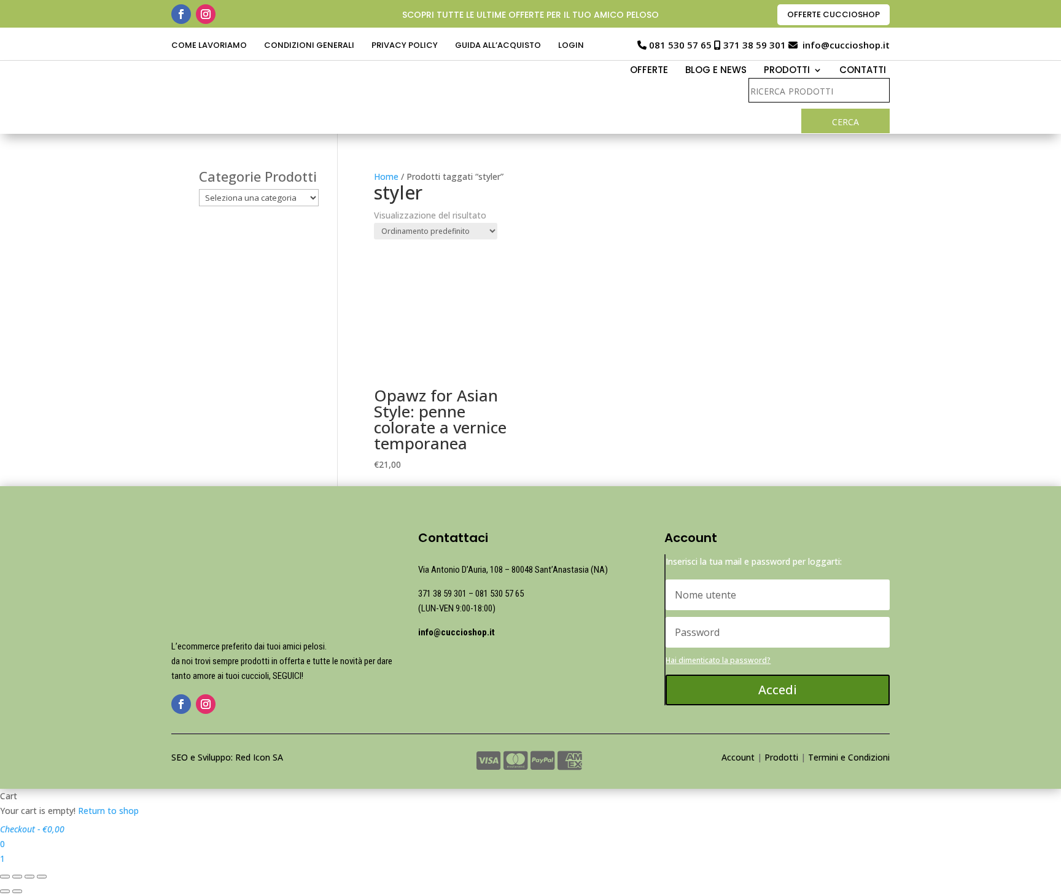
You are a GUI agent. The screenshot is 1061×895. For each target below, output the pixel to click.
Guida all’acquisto (498, 46)
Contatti (862, 71)
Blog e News (716, 71)
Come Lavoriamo (209, 46)
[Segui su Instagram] (206, 14)
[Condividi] (17, 876)
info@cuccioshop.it (846, 45)
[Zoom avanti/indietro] (42, 876)
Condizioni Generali (309, 46)
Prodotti (781, 757)
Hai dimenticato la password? (718, 660)
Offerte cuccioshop (833, 14)
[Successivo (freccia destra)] (17, 891)
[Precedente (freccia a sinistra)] (5, 891)
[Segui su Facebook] (181, 14)
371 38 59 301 (754, 45)
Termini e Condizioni (849, 757)
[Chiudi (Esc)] (5, 876)
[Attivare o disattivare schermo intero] (29, 876)
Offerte (649, 71)
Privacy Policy (404, 46)
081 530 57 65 (680, 45)
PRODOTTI (787, 71)
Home (386, 176)
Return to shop (108, 810)
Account (738, 757)
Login (571, 46)
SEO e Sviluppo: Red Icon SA (227, 757)
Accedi (777, 689)
